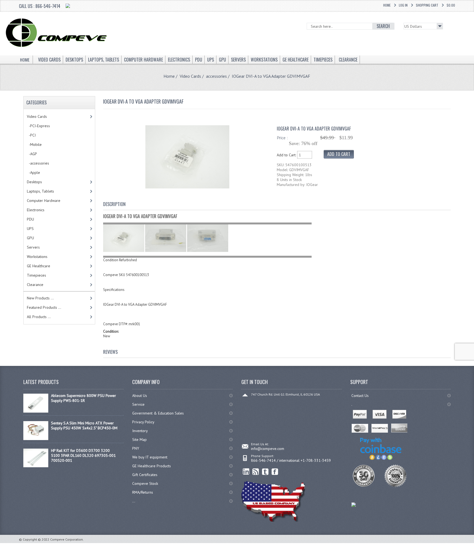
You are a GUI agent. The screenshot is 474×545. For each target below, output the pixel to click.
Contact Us (360, 395)
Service (138, 404)
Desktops (34, 181)
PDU (30, 219)
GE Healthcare (38, 265)
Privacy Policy (143, 421)
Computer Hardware (43, 200)
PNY (135, 448)
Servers (33, 247)
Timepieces (36, 275)
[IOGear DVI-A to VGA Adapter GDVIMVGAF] (187, 187)
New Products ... (40, 298)
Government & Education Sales (158, 413)
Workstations (37, 256)
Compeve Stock (145, 483)
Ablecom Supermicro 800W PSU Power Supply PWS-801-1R (83, 398)
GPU (30, 237)
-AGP (32, 153)
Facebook (275, 471)
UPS (30, 228)
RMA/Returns (142, 492)
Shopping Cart (427, 5)
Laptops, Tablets (40, 191)
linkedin (246, 471)
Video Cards (190, 76)
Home (387, 5)
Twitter (265, 471)
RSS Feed (255, 471)
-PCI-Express (38, 125)
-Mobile (34, 144)
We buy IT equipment (149, 457)
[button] (473, 544)
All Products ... (39, 316)
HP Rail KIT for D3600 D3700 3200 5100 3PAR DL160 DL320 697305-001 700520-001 (83, 455)
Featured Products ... (44, 307)
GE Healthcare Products (151, 465)
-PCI (31, 135)
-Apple (33, 172)
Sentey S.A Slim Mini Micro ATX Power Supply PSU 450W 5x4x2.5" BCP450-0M (84, 425)
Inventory (140, 430)
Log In (403, 5)
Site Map (139, 439)
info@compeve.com (267, 448)
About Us (139, 395)
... (133, 501)
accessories (216, 76)
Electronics (35, 209)
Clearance (35, 284)
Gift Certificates (144, 474)
